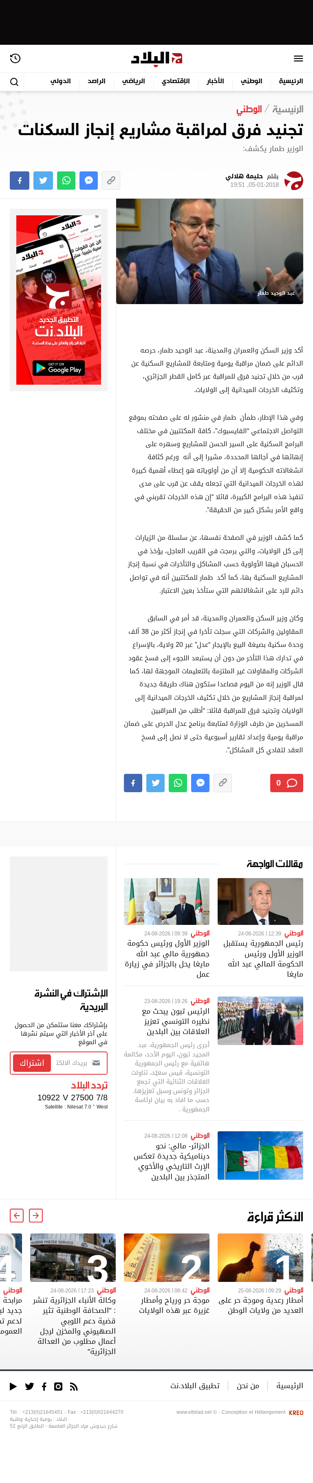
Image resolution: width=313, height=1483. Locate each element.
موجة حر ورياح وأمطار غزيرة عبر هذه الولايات (174, 1305)
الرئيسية (291, 81)
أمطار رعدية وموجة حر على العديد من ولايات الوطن (260, 1305)
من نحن (248, 1385)
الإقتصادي (176, 81)
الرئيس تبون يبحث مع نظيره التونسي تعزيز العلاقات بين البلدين (175, 1021)
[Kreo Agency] (295, 1412)
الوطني (251, 81)
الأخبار (215, 81)
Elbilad (156, 59)
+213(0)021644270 (101, 1412)
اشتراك (32, 1063)
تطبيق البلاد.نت (195, 1385)
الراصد (97, 81)
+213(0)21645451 (42, 1412)
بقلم (252, 180)
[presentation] (36, 1215)
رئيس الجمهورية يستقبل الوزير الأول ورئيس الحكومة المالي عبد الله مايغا (263, 958)
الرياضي (133, 81)
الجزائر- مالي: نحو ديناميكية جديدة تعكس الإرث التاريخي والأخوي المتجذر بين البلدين (171, 1161)
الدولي (61, 81)
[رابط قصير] (111, 180)
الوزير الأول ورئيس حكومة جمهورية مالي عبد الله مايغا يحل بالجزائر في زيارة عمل (167, 958)
